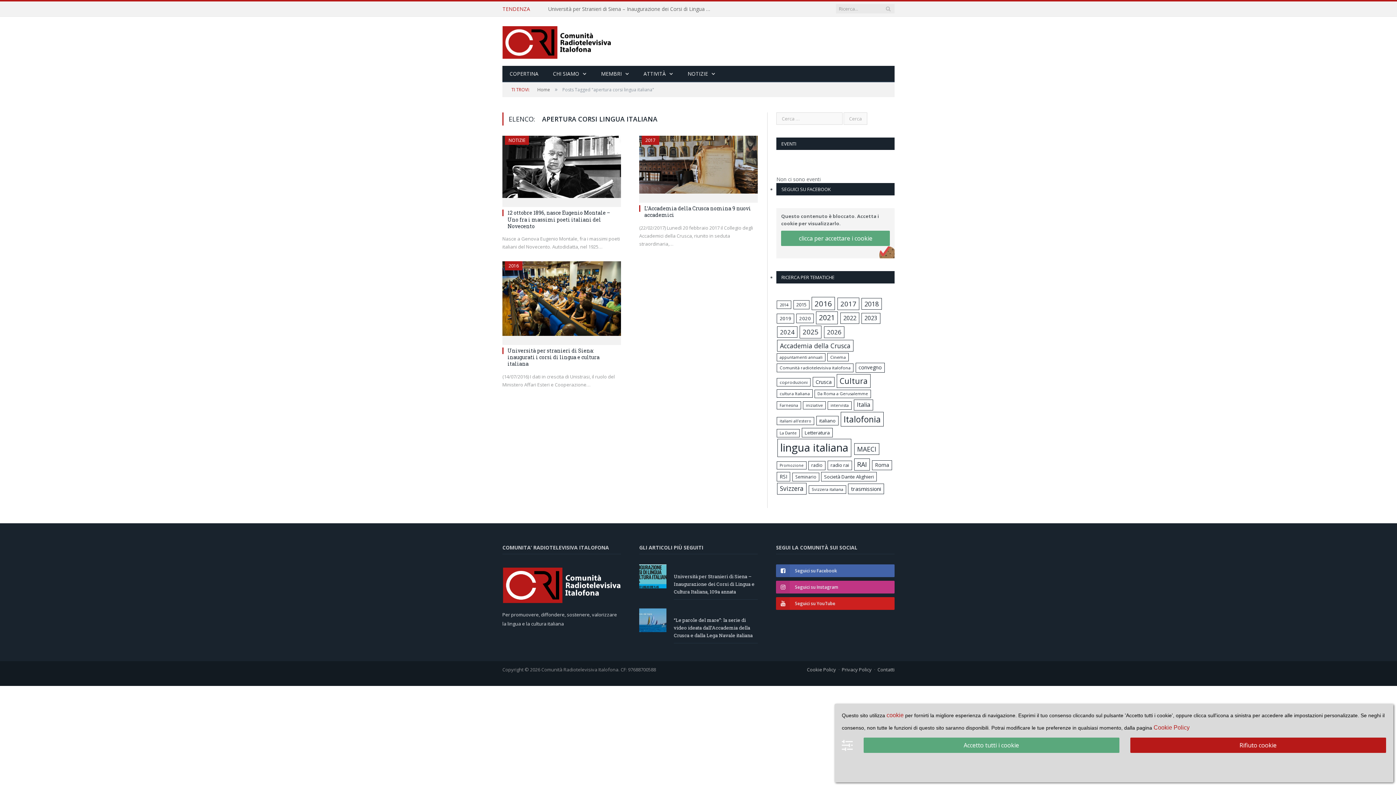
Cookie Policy (821, 669)
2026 (834, 332)
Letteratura (817, 432)
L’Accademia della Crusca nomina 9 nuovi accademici (697, 211)
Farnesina (789, 405)
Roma (882, 464)
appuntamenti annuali (801, 357)
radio (817, 465)
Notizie (698, 73)
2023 (870, 318)
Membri (611, 73)
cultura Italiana (795, 393)
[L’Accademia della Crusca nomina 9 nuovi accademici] (698, 167)
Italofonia (862, 419)
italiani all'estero (795, 421)
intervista (840, 405)
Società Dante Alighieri (849, 476)
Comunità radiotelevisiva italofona (815, 367)
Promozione (792, 465)
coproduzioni (794, 382)
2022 (849, 318)
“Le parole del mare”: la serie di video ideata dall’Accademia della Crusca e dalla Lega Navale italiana (632, 9)
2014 (784, 304)
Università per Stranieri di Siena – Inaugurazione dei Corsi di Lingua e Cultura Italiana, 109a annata (714, 584)
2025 (811, 332)
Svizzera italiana (827, 489)
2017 (650, 140)
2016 (514, 266)
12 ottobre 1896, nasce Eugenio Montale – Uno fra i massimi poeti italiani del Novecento (559, 219)
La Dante (788, 433)
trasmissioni (866, 488)
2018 (871, 303)
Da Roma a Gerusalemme (842, 393)
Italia (863, 405)
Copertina (524, 73)
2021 (827, 317)
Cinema (838, 357)
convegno (870, 367)
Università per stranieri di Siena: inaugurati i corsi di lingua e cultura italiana (554, 357)
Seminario (805, 477)
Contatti (886, 669)
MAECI (866, 449)
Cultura (854, 381)
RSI (783, 476)
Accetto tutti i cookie (991, 745)
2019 (785, 318)
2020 (805, 318)
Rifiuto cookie (1258, 745)
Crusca (824, 381)
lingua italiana (814, 447)
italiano (827, 420)
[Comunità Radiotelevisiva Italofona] (557, 41)
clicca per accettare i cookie (835, 238)
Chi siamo (566, 73)
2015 (801, 304)
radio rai (840, 465)
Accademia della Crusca (815, 345)
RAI (862, 464)
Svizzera (792, 488)
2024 (787, 332)
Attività (655, 73)
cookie (895, 715)
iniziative (814, 405)
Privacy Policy (857, 669)
